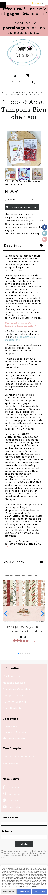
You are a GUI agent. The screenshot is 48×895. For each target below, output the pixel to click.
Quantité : (11, 199)
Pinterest (12, 800)
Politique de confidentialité (25, 886)
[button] (18, 653)
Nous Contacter (13, 708)
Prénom (6, 831)
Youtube (11, 807)
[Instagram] (44, 233)
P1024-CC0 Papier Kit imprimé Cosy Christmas (24, 629)
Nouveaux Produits (14, 732)
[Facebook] (44, 227)
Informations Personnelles (19, 756)
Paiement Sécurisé (14, 701)
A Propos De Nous (14, 695)
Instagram (12, 794)
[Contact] (44, 239)
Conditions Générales (16, 689)
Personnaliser (8, 891)
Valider (24, 844)
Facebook (11, 787)
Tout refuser (24, 891)
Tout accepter (39, 891)
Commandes (10, 762)
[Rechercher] (33, 82)
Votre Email (9, 817)
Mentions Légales (14, 682)
